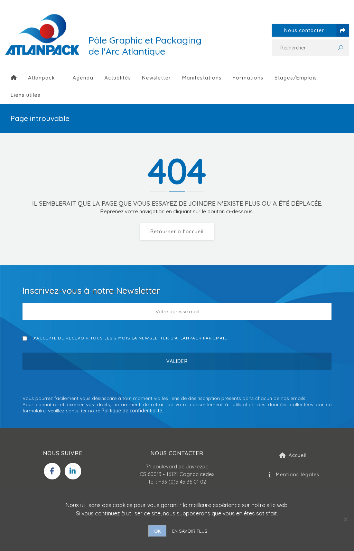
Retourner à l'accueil (177, 231)
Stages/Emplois (295, 77)
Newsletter (156, 77)
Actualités (117, 77)
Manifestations (202, 77)
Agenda (83, 77)
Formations (248, 77)
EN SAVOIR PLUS (189, 531)
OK (157, 531)
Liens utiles (25, 95)
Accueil (298, 455)
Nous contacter (304, 30)
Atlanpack (41, 77)
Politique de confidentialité (132, 411)
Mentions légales (297, 474)
